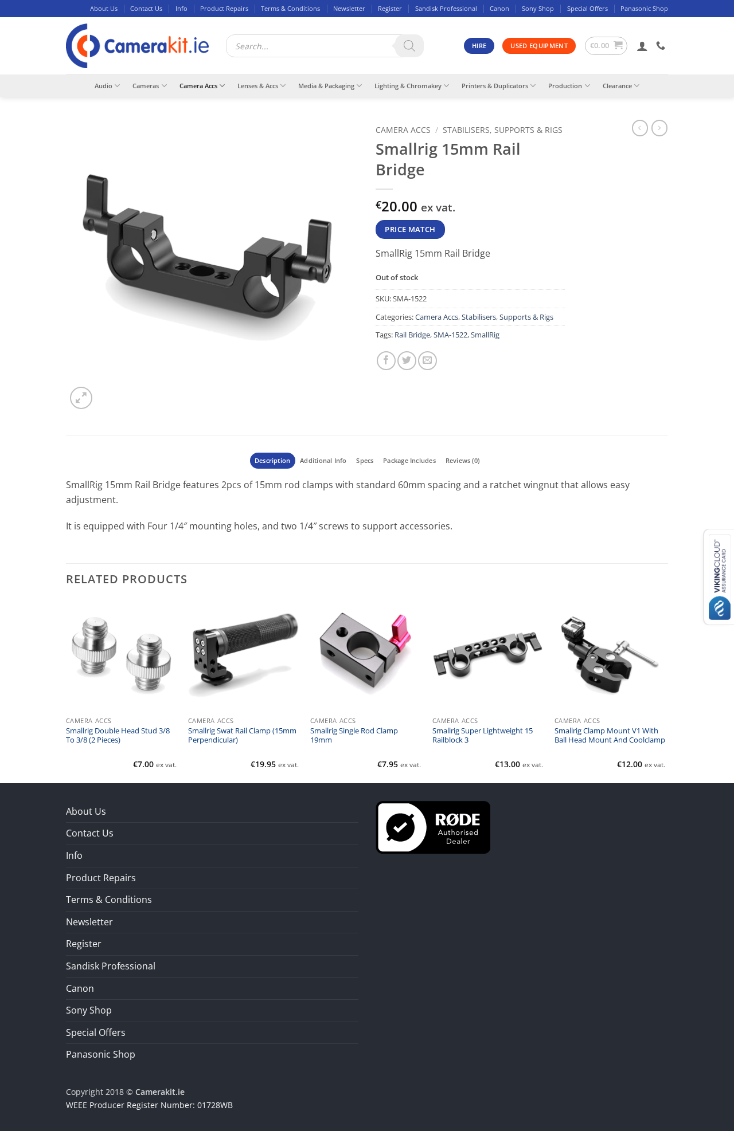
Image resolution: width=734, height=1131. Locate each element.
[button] (606, 46)
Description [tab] (272, 460)
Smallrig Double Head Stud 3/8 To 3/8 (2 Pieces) (118, 735)
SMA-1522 (450, 334)
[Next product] (640, 128)
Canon (499, 8)
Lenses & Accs (257, 85)
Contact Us (146, 8)
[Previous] (66, 690)
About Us (104, 8)
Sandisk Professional (446, 8)
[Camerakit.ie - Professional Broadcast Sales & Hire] (137, 46)
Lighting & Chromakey (408, 85)
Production (565, 85)
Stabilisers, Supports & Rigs (503, 129)
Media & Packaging (326, 85)
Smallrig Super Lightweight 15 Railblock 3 (482, 735)
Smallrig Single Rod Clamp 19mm (354, 735)
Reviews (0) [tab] (462, 460)
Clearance (617, 85)
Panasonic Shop (644, 8)
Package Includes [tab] (409, 460)
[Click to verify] (433, 826)
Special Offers (587, 8)
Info (181, 8)
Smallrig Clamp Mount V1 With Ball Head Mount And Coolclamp (610, 735)
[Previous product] (659, 128)
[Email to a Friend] (427, 360)
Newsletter (349, 8)
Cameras (145, 85)
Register (390, 8)
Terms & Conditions (290, 8)
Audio (103, 85)
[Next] (664, 690)
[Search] (409, 45)
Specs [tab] (364, 460)
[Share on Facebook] (386, 360)
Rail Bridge (412, 334)
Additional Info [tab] (323, 460)
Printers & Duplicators (495, 85)
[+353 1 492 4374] (662, 45)
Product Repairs (224, 8)
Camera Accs (198, 85)
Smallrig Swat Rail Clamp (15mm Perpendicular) (242, 735)
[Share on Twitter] (406, 360)
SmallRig (485, 334)
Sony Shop (538, 8)
